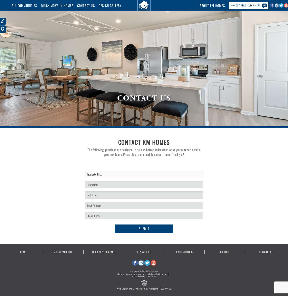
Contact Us (86, 5)
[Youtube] (153, 264)
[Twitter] (282, 7)
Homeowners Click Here (246, 5)
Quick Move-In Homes (57, 5)
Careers (224, 252)
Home (23, 252)
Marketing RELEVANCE (160, 289)
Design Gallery (110, 5)
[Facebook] (272, 7)
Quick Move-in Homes (103, 252)
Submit (144, 228)
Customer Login (184, 252)
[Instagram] (277, 7)
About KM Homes (212, 5)
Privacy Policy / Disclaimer (144, 276)
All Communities (24, 5)
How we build (144, 252)
